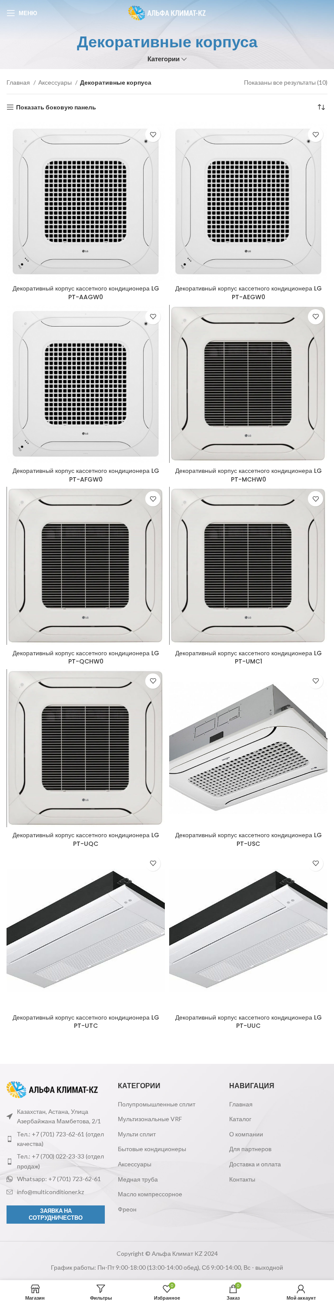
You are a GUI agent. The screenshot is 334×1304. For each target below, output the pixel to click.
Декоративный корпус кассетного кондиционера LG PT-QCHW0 (86, 657)
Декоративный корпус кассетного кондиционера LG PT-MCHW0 (248, 475)
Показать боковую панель (56, 107)
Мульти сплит (137, 1134)
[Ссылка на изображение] (52, 1089)
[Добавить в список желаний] (152, 134)
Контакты (242, 1179)
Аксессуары (55, 82)
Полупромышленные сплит (156, 1104)
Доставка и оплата (255, 1164)
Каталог (240, 1118)
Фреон (127, 1209)
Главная (19, 82)
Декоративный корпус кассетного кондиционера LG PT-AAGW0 (86, 292)
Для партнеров (250, 1148)
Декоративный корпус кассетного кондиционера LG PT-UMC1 (248, 657)
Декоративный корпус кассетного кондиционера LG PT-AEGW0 (248, 292)
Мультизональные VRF (150, 1118)
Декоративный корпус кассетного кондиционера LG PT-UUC (248, 1021)
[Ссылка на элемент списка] (56, 1139)
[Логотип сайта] (167, 12)
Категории (163, 59)
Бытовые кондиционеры (152, 1148)
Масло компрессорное (150, 1194)
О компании (246, 1134)
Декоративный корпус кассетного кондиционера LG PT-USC (248, 839)
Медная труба (138, 1179)
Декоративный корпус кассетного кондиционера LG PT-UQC (86, 839)
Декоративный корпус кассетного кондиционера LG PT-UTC (86, 1021)
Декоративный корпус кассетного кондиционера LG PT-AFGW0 (86, 475)
